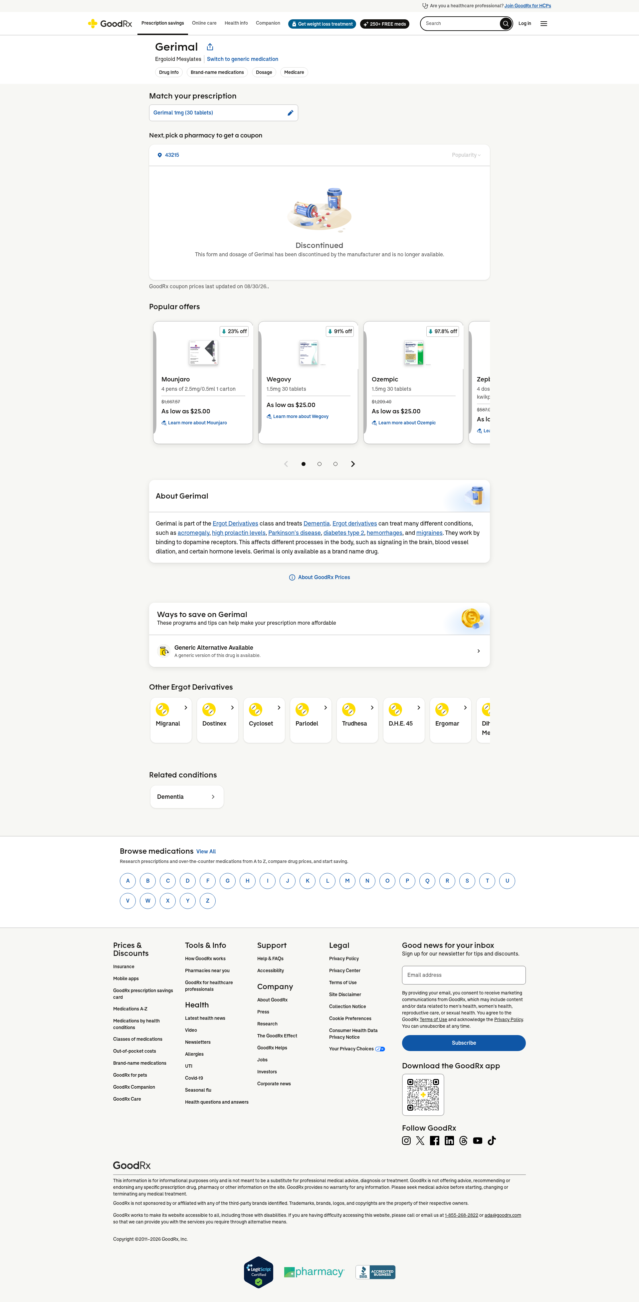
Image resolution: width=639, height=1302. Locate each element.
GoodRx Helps (272, 1048)
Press (263, 1012)
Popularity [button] (464, 154)
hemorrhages (384, 533)
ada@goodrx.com (503, 1215)
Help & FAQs (270, 959)
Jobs (262, 1060)
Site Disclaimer (345, 994)
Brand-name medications (217, 72)
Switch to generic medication (242, 59)
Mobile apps (126, 978)
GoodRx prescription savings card (143, 993)
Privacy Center (344, 971)
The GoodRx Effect (277, 1036)
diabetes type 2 (343, 533)
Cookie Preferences (350, 1018)
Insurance (123, 967)
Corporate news (274, 1084)
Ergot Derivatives (235, 524)
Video (191, 1030)
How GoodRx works (205, 959)
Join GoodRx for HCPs (528, 6)
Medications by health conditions (137, 1024)
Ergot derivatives (354, 524)
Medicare (294, 72)
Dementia (317, 524)
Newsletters (198, 1042)
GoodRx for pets (130, 1075)
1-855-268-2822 (461, 1215)
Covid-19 (194, 1078)
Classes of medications (137, 1039)
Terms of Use (343, 982)
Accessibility (270, 971)
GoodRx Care (127, 1099)
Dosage (264, 72)
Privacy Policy (344, 959)
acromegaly (193, 533)
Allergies (194, 1054)
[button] (320, 24)
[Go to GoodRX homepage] (110, 24)
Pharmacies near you (207, 971)
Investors (267, 1072)
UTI (188, 1066)
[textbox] (464, 975)
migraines (429, 533)
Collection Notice (347, 1006)
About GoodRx (272, 1000)
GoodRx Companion (134, 1087)
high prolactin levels (239, 533)
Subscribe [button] (489, 1044)
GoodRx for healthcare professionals (209, 985)
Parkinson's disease (294, 533)
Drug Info (169, 72)
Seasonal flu (198, 1090)
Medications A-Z (130, 1009)
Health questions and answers (217, 1102)
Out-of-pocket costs (134, 1051)
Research (267, 1024)
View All (206, 851)
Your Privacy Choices (351, 1049)
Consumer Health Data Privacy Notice (354, 1033)
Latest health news (205, 1018)
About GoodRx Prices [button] (324, 577)
